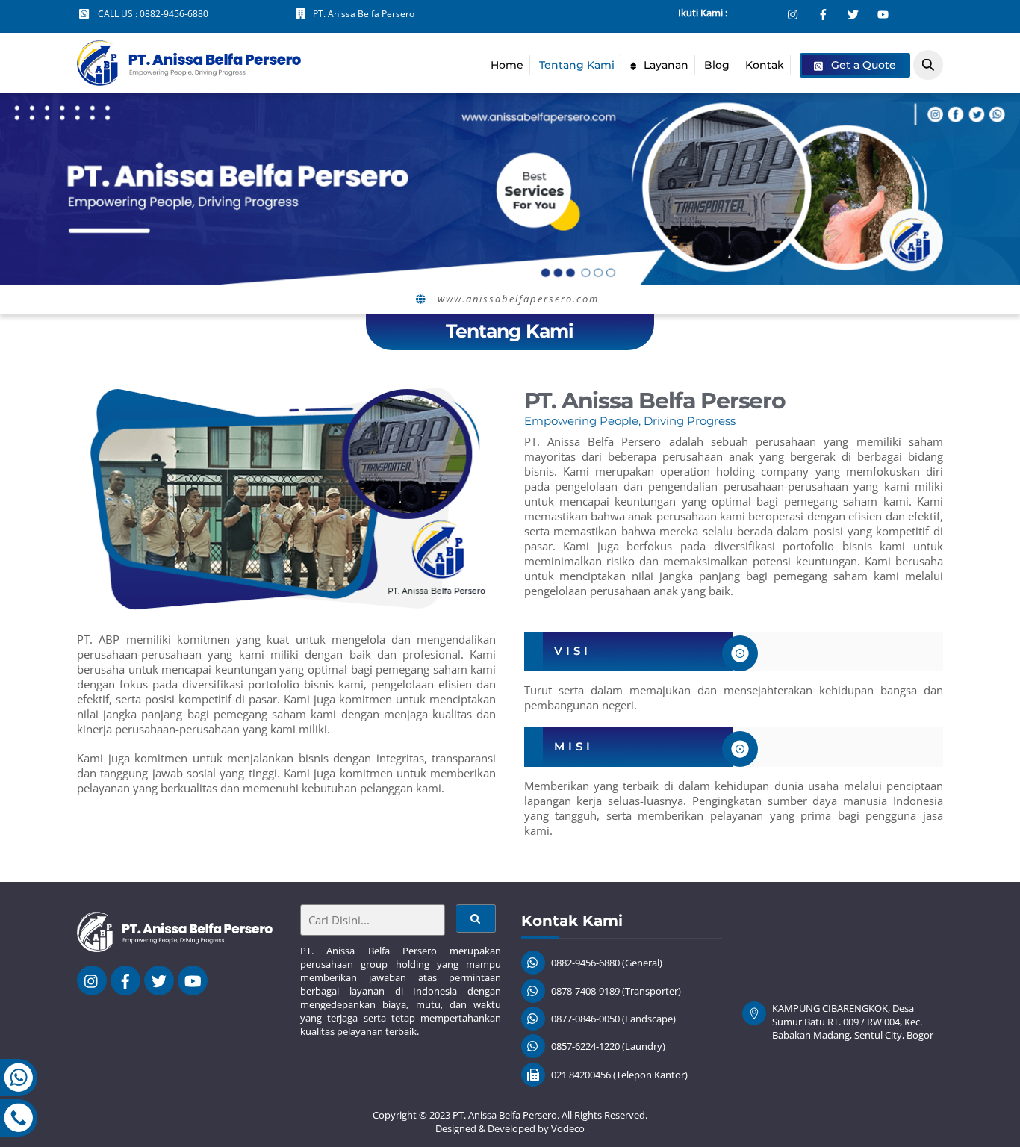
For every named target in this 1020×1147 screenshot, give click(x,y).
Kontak (764, 65)
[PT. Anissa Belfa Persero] (189, 78)
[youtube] (193, 979)
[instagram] (92, 979)
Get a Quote (862, 65)
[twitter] (159, 979)
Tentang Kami (577, 65)
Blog (717, 65)
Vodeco (568, 1128)
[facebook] (125, 979)
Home (507, 65)
